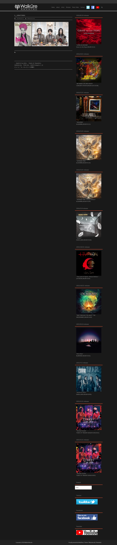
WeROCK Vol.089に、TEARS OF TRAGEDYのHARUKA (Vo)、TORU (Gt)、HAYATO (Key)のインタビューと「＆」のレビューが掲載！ (28, 65)
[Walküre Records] (26, 7)
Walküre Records (28, 542)
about (58, 7)
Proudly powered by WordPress (76, 542)
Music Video (75, 7)
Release (68, 7)
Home (53, 7)
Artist (62, 7)
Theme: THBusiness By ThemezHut (92, 542)
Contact (83, 7)
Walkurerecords (31, 18)
